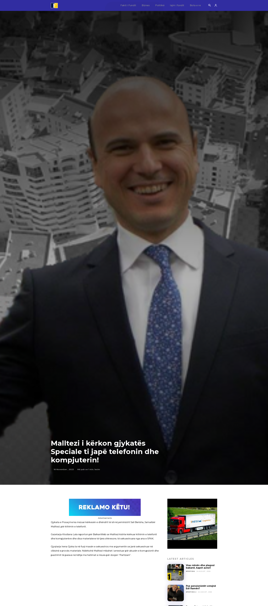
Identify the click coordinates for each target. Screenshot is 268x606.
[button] (209, 5)
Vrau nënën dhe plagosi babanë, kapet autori (200, 566)
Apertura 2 (191, 592)
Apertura (190, 571)
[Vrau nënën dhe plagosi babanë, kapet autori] (175, 572)
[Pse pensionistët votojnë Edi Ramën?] (175, 593)
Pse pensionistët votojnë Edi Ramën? (201, 587)
